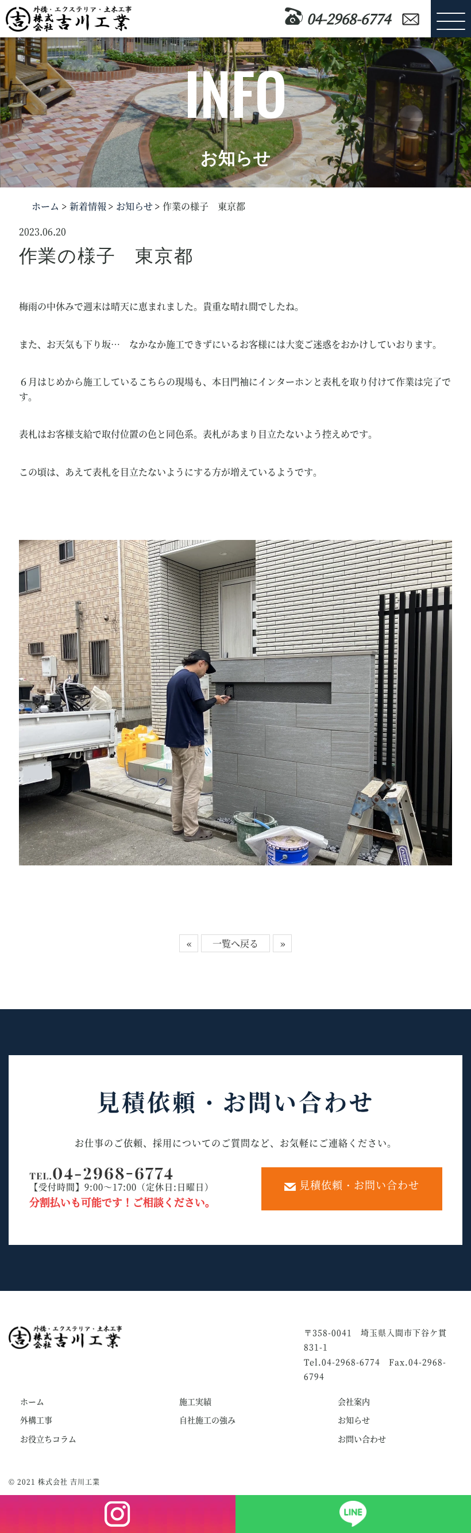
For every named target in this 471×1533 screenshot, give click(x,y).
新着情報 (86, 206)
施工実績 (195, 1401)
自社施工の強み (207, 1419)
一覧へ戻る (235, 943)
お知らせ (133, 206)
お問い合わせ (362, 1438)
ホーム (45, 206)
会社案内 (354, 1401)
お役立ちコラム (48, 1438)
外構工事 (36, 1419)
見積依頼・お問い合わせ (357, 1184)
